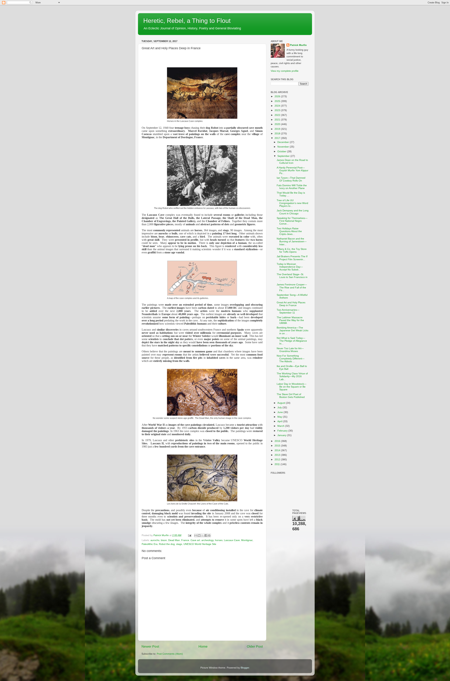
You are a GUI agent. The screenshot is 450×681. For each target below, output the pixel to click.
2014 (278, 450)
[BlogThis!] (199, 535)
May (280, 416)
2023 (278, 110)
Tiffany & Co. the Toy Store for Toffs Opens (292, 250)
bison (164, 540)
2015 (278, 445)
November (283, 146)
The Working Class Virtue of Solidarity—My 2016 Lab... (292, 376)
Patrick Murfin (298, 45)
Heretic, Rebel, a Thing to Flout (187, 20)
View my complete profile (284, 71)
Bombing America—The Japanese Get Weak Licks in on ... (292, 330)
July (279, 407)
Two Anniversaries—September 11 (288, 311)
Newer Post (150, 646)
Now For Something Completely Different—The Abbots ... (290, 358)
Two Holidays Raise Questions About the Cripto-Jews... (289, 231)
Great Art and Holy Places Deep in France (291, 304)
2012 (278, 459)
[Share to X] (202, 535)
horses (219, 540)
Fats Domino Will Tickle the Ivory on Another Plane (292, 187)
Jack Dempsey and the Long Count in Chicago (292, 212)
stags (179, 544)
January (282, 435)
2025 (278, 101)
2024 (278, 105)
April (280, 421)
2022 (278, 115)
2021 (278, 119)
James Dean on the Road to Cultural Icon (292, 161)
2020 (278, 124)
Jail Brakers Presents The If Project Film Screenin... (292, 258)
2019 (278, 129)
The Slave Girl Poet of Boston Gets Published (291, 395)
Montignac (247, 540)
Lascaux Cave (232, 540)
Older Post (255, 646)
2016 (278, 441)
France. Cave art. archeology (197, 540)
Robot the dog (167, 544)
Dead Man (174, 540)
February (282, 430)
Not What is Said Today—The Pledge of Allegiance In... (292, 341)
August (281, 403)
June (280, 412)
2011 (278, 464)
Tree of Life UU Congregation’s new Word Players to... (292, 203)
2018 (278, 133)
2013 (278, 455)
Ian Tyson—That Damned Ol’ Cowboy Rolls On (291, 179)
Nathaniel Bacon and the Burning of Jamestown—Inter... (292, 241)
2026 (278, 96)
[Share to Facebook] (206, 535)
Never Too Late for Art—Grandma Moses (290, 350)
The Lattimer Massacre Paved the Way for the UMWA (290, 320)
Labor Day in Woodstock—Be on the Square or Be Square (291, 387)
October (282, 151)
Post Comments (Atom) (170, 654)
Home (203, 646)
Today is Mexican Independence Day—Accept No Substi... (290, 267)
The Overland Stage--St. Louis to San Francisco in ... (292, 277)
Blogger (245, 667)
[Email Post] (189, 535)
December (283, 142)
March (281, 426)
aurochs (154, 540)
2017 (278, 138)
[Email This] (196, 535)
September (283, 156)
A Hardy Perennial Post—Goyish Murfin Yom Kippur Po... (292, 170)
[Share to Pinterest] (209, 535)
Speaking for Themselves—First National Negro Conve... (292, 221)
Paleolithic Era (150, 544)
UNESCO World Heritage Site (200, 544)
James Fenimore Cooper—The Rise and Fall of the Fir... (292, 287)
